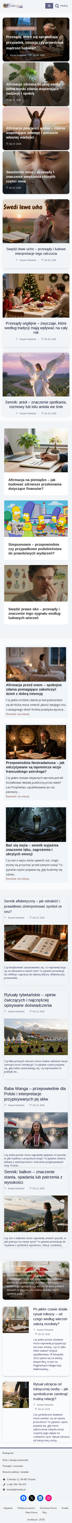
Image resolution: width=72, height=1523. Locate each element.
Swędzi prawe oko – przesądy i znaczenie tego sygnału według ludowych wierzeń (34, 613)
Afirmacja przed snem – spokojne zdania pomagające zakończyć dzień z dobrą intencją (34, 689)
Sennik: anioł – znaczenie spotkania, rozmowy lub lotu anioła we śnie (36, 404)
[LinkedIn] (40, 1498)
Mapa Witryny (32, 1512)
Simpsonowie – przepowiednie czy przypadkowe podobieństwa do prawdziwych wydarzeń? (35, 549)
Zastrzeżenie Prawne (48, 1508)
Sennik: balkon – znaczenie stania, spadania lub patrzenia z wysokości (33, 1177)
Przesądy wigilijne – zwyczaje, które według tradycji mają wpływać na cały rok (36, 328)
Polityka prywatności (26, 1508)
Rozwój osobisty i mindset (16, 1472)
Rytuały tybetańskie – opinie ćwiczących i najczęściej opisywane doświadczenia (30, 1000)
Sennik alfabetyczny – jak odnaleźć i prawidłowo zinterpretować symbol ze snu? (33, 906)
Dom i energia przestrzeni (15, 1460)
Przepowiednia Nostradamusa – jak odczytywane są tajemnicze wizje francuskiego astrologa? (35, 767)
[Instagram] (48, 1498)
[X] (32, 1498)
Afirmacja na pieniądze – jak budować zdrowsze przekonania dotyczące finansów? (35, 484)
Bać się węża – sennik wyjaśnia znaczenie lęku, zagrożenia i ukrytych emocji (32, 849)
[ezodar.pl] (13, 5)
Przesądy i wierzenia (21, 28)
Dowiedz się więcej (17, 714)
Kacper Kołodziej (18, 55)
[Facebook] (23, 1498)
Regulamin (8, 1508)
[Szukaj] (61, 6)
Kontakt (65, 1508)
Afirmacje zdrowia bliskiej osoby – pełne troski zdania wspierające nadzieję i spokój (35, 88)
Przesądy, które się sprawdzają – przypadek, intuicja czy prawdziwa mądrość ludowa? (34, 42)
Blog (44, 1512)
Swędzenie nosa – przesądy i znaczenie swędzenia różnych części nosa (30, 176)
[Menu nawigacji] (49, 6)
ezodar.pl (32, 1519)
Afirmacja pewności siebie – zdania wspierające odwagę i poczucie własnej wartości (35, 132)
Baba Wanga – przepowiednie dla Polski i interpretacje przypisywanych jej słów (35, 1093)
